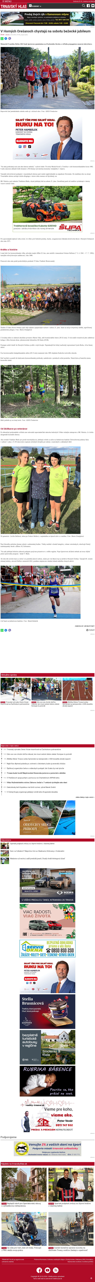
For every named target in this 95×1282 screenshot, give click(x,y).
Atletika (7, 34)
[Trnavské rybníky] (47, 19)
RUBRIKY (36, 6)
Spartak (51, 1203)
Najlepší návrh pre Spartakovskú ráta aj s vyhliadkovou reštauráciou (21, 1204)
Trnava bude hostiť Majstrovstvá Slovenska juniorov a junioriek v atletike (36, 773)
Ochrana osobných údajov (56, 1259)
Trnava (4, 1203)
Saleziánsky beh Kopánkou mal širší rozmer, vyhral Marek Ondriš (31, 787)
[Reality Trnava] (47, 1115)
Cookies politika (87, 1262)
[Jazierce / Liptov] (47, 817)
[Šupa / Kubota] (47, 209)
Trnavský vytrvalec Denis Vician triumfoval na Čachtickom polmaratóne (15, 703)
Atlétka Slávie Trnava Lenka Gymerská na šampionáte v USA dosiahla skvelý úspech (78, 704)
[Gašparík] (47, 1011)
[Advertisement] (20, 651)
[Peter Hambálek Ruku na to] (47, 137)
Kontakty (89, 1259)
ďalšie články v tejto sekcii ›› (85, 797)
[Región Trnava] (47, 1047)
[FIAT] (47, 921)
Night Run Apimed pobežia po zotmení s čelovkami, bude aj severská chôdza (36, 764)
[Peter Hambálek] (47, 976)
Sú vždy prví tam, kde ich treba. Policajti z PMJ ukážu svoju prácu (21, 1249)
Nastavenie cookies (74, 1262)
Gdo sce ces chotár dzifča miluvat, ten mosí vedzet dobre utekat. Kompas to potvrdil (46, 704)
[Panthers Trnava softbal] (47, 1148)
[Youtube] (92, 5)
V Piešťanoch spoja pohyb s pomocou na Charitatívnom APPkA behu (33, 778)
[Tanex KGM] (47, 885)
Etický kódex (70, 1259)
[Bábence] (47, 1081)
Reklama (79, 1259)
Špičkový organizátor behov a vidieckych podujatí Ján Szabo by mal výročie (35, 768)
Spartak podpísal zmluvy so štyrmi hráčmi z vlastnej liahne (32, 844)
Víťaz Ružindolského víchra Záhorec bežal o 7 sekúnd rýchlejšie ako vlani (37, 783)
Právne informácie (40, 1259)
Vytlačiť (91, 630)
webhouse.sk (57, 1278)
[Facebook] (88, 5)
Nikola (93, 1)
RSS (84, 1259)
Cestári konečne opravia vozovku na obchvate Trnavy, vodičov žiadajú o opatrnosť (67, 1249)
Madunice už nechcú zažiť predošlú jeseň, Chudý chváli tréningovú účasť (37, 859)
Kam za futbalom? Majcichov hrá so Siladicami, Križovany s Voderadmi (37, 851)
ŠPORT (2, 34)
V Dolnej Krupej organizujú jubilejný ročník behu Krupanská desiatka (32, 792)
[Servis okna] (47, 948)
